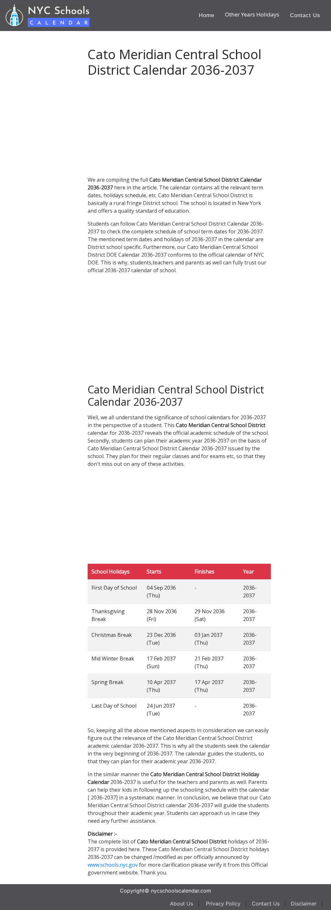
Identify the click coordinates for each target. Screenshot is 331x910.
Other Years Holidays (252, 14)
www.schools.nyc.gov (113, 864)
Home (206, 15)
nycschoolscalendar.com (181, 890)
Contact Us (305, 15)
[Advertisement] (53, 128)
